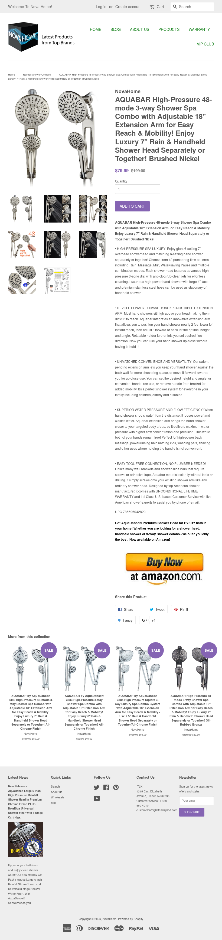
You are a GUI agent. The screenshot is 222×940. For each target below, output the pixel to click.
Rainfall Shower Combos (37, 74)
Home (95, 29)
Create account (128, 6)
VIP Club (205, 44)
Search (55, 786)
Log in (101, 6)
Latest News (18, 777)
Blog (115, 29)
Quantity (121, 181)
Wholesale (57, 797)
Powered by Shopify (130, 919)
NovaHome (109, 919)
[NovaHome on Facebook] (106, 788)
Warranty (199, 29)
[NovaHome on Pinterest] (116, 788)
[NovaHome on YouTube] (97, 800)
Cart (160, 6)
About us (139, 29)
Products (168, 29)
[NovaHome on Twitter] (97, 788)
